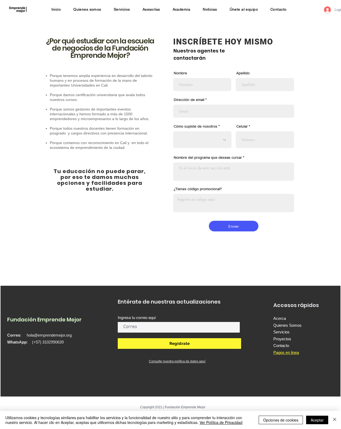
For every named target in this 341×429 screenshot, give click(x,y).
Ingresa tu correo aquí (137, 318)
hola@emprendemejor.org (49, 335)
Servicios (281, 332)
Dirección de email (189, 99)
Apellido (243, 73)
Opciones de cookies (280, 420)
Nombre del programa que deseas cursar (208, 157)
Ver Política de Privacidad (221, 422)
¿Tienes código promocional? (198, 189)
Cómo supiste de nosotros (195, 126)
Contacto (281, 345)
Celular (242, 126)
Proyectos (282, 339)
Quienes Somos (287, 325)
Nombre (180, 73)
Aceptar (317, 420)
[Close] (334, 420)
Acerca (279, 318)
